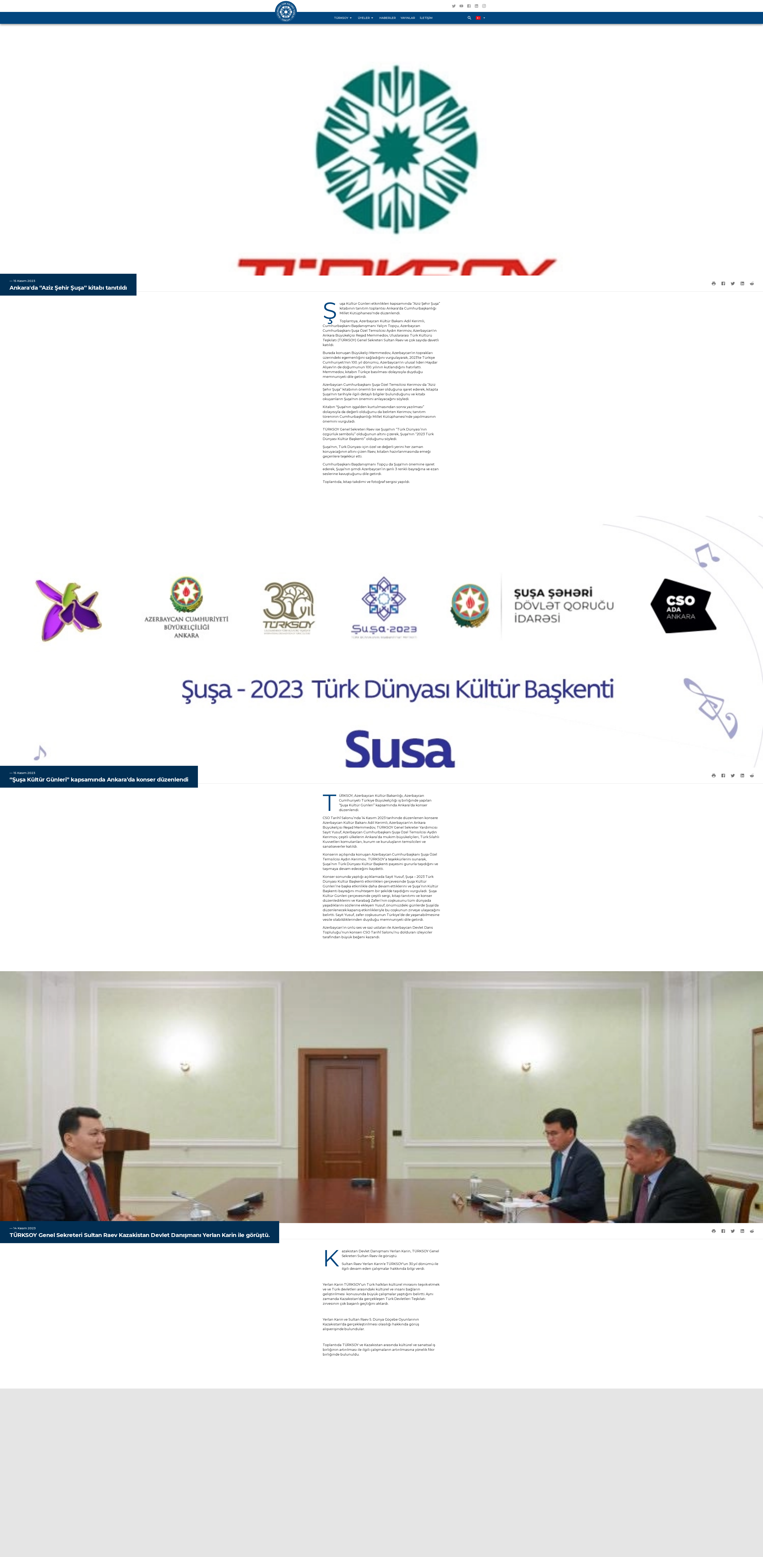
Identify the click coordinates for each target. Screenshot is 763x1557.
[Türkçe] (480, 18)
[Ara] (469, 18)
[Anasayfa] (286, 12)
